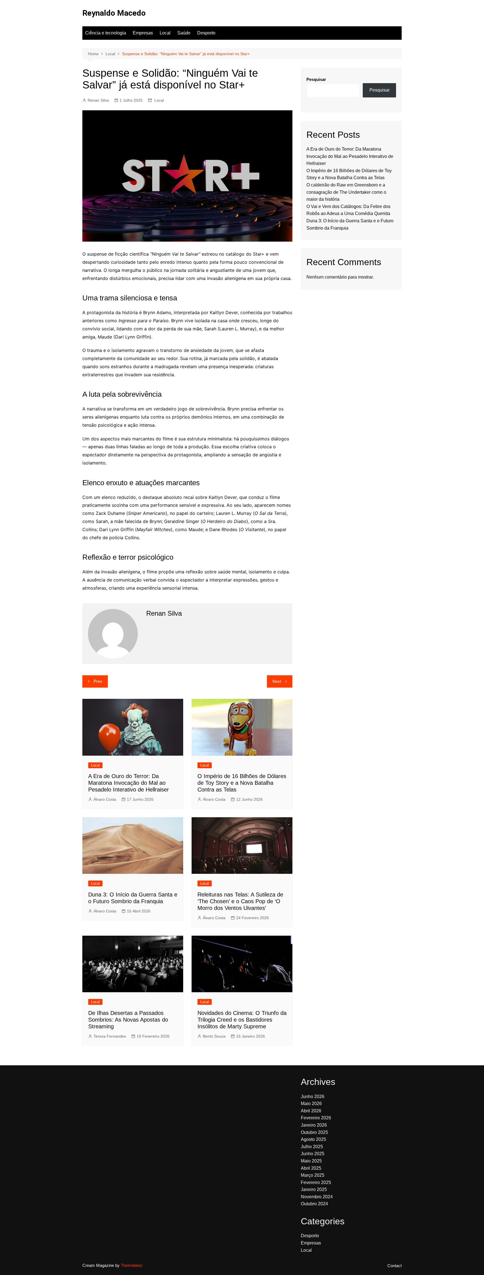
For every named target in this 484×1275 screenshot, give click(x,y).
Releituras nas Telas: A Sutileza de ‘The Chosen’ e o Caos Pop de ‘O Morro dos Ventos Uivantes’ (240, 901)
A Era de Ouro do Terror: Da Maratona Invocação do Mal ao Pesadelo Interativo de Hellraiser (128, 783)
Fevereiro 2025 (316, 1182)
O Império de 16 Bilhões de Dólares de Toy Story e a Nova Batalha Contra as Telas (241, 783)
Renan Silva (98, 100)
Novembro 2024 (317, 1196)
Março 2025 (312, 1175)
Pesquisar (316, 79)
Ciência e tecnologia (105, 33)
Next (277, 681)
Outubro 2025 (314, 1132)
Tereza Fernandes (110, 1036)
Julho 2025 (312, 1146)
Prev (98, 681)
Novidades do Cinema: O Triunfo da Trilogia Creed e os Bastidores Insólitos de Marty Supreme (242, 1019)
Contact (394, 1266)
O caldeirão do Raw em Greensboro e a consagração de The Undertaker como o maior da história (346, 192)
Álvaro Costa (105, 799)
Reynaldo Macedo (114, 13)
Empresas (143, 33)
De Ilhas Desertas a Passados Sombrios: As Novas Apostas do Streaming (128, 1019)
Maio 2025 (311, 1161)
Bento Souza (214, 1036)
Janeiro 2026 (314, 1125)
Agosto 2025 (313, 1139)
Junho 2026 (312, 1096)
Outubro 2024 (314, 1203)
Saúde (183, 33)
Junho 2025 (312, 1153)
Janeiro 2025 (314, 1189)
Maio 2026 (311, 1103)
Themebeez (132, 1265)
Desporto (206, 33)
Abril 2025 (311, 1168)
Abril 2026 (311, 1110)
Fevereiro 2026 (316, 1117)
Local (165, 33)
